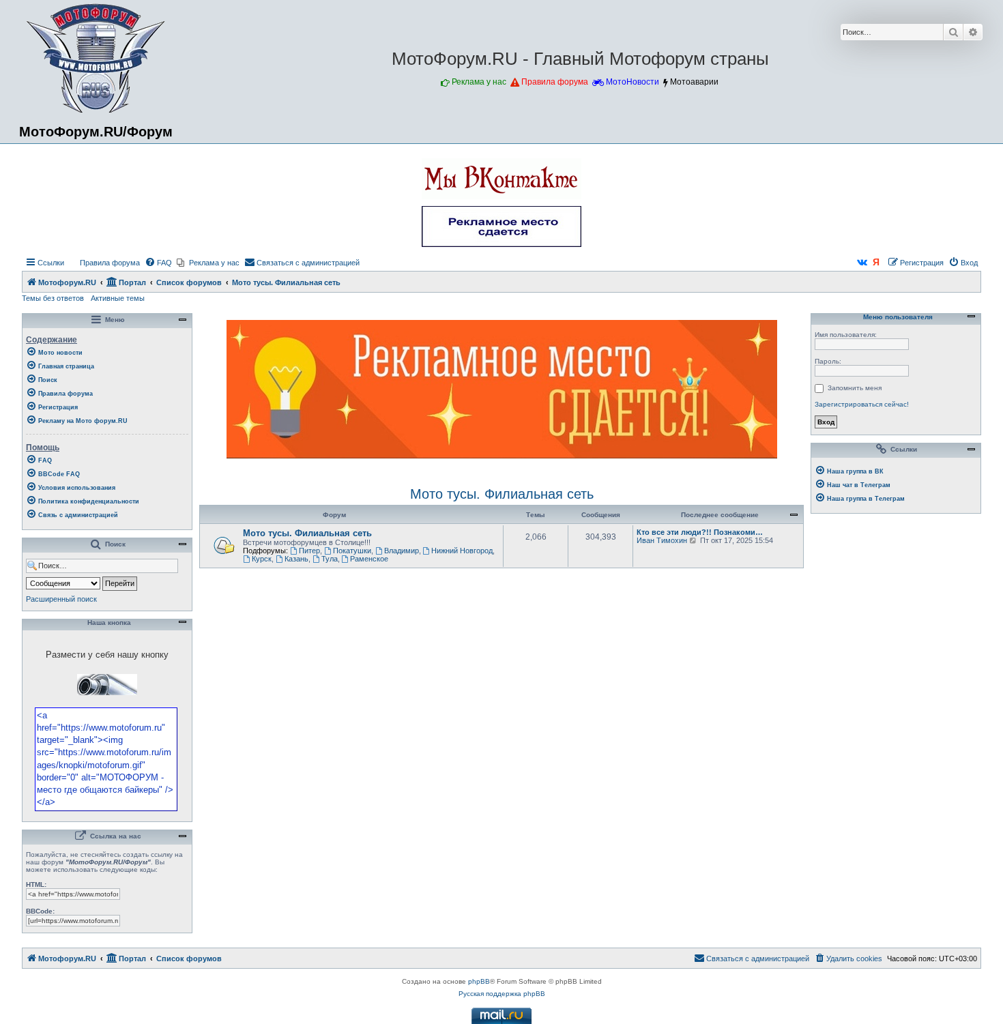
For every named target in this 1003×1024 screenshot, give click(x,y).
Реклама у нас (479, 82)
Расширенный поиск (61, 599)
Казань (296, 559)
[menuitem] (104, 262)
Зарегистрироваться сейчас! (862, 404)
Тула (329, 559)
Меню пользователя (897, 317)
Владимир (401, 550)
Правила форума (554, 82)
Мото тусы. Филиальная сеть (502, 493)
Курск (262, 559)
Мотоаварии (694, 82)
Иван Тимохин (662, 540)
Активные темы (118, 298)
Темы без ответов (53, 298)
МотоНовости (632, 82)
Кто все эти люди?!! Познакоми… (700, 532)
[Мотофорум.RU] (96, 58)
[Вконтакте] (862, 262)
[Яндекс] (877, 262)
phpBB (479, 981)
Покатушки (352, 550)
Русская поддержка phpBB (502, 993)
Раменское (369, 559)
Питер (309, 550)
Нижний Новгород (462, 550)
